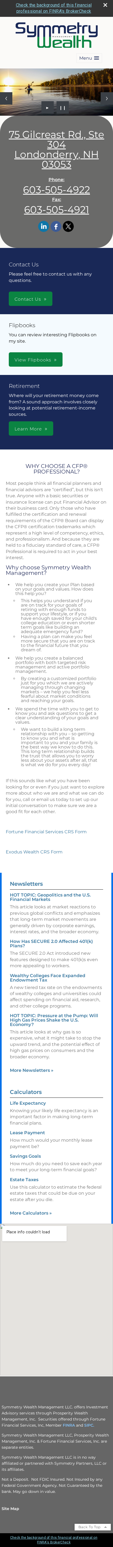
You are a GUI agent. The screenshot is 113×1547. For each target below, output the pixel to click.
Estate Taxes (24, 1179)
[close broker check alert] (105, 5)
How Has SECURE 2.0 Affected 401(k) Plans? (51, 943)
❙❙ (62, 107)
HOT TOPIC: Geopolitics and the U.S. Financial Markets (50, 897)
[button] (89, 58)
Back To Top (90, 1527)
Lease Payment (27, 1132)
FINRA (69, 1425)
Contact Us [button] (28, 299)
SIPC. (89, 1425)
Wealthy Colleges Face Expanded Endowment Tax (47, 978)
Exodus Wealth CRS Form (34, 852)
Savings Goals (25, 1156)
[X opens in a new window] (68, 227)
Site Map (10, 1508)
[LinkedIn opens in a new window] (43, 227)
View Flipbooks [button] (33, 360)
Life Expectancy (28, 1103)
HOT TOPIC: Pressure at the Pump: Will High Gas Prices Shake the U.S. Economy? (54, 1020)
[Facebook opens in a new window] (55, 227)
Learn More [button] (28, 429)
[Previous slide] (6, 98)
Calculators (26, 1092)
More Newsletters (31, 1070)
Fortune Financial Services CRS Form (46, 831)
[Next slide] (107, 98)
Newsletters (26, 883)
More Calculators (31, 1213)
